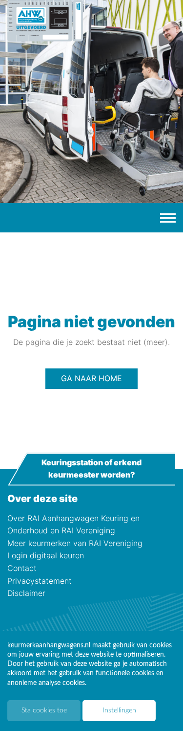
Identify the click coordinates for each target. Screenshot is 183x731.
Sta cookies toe (44, 710)
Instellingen (119, 710)
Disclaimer (26, 593)
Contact (22, 568)
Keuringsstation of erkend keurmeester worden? (91, 468)
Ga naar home (91, 378)
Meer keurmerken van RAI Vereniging (74, 543)
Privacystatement (39, 581)
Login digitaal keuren (45, 555)
